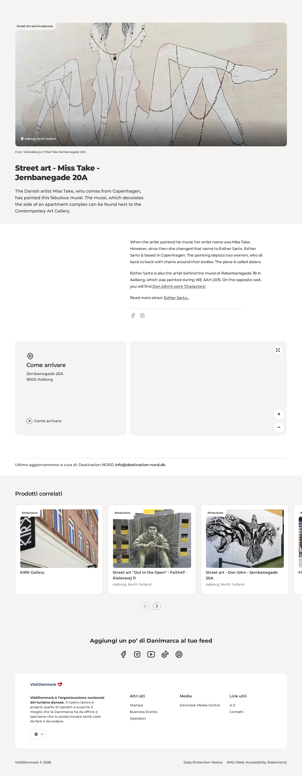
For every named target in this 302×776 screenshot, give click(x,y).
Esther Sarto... (176, 297)
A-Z (232, 705)
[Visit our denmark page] (123, 654)
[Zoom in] (279, 414)
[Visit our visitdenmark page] (151, 654)
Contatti (236, 712)
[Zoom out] (279, 427)
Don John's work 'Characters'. (179, 286)
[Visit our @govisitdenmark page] (165, 654)
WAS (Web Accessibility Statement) (256, 762)
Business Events (143, 712)
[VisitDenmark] (46, 684)
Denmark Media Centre (200, 705)
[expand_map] (278, 350)
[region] (208, 388)
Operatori (138, 718)
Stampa (136, 705)
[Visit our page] (137, 654)
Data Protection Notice (203, 762)
